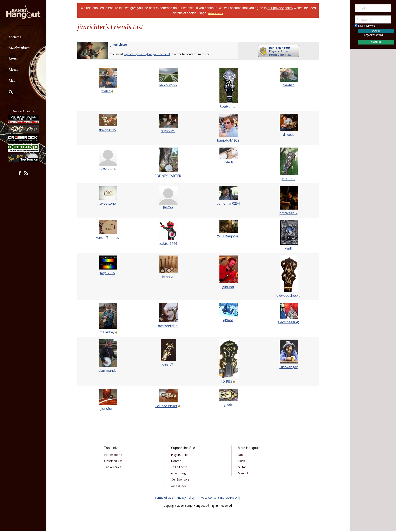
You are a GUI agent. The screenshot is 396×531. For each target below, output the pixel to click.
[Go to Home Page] (23, 11)
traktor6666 (168, 243)
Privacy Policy (185, 497)
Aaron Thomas (107, 237)
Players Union (180, 455)
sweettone (107, 203)
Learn (14, 58)
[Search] (8, 92)
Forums (15, 37)
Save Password (366, 25)
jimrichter (118, 44)
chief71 (167, 364)
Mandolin (244, 473)
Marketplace (19, 48)
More (13, 80)
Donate (176, 461)
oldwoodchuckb (288, 295)
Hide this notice (215, 13)
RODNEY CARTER (167, 175)
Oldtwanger (288, 367)
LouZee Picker (166, 406)
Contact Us (178, 486)
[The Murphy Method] (23, 119)
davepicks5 (107, 130)
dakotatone (108, 168)
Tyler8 (228, 162)
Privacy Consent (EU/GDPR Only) (220, 497)
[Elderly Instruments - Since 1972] (23, 129)
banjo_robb (168, 85)
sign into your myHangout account (147, 54)
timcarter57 (288, 213)
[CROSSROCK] (23, 138)
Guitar (242, 467)
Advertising (178, 473)
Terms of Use (164, 497)
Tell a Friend (179, 467)
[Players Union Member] (112, 91)
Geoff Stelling (288, 322)
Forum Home (113, 455)
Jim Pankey (106, 332)
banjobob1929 (228, 140)
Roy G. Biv (107, 273)
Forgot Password (373, 35)
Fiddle (242, 461)
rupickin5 (168, 131)
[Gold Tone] (23, 157)
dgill (288, 248)
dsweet (288, 134)
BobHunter (228, 106)
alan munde (107, 370)
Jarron (168, 207)
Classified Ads (113, 461)
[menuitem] (23, 37)
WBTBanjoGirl (228, 236)
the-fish (289, 85)
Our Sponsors (180, 479)
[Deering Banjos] (23, 148)
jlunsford (107, 408)
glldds (228, 404)
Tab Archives (112, 467)
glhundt (228, 287)
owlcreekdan (168, 326)
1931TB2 (288, 179)
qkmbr (228, 320)
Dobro (242, 455)
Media (14, 69)
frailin (106, 91)
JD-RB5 (226, 381)
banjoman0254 (228, 203)
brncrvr (168, 276)
